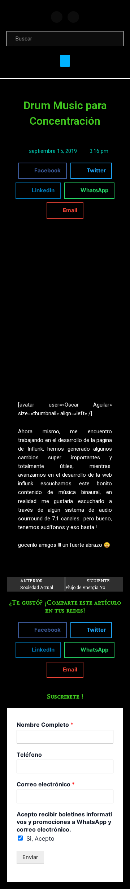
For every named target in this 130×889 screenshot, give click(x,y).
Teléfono (29, 754)
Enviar (30, 857)
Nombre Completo (45, 724)
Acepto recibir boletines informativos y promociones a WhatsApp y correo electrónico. (64, 822)
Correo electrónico (46, 784)
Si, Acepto (40, 838)
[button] (65, 61)
